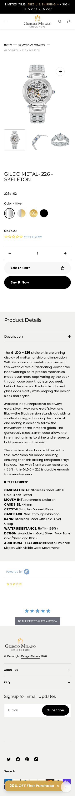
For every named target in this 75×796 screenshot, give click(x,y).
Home (8, 44)
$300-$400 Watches (31, 44)
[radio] (9, 213)
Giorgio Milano (30, 656)
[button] (6, 21)
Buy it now (20, 282)
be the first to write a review (37, 621)
